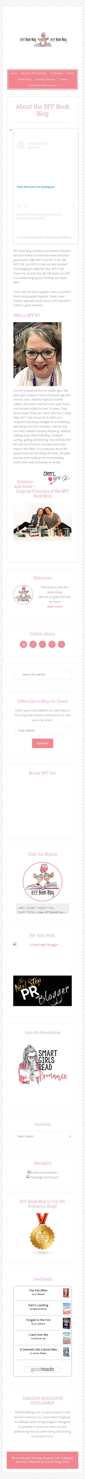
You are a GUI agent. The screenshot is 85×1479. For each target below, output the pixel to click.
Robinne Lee (39, 1338)
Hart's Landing (38, 1305)
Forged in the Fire (38, 1320)
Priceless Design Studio (56, 1462)
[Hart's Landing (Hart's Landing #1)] (67, 1313)
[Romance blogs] (42, 1254)
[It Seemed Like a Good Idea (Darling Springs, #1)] (67, 1356)
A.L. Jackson (39, 1324)
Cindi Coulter (61, 1458)
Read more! (54, 606)
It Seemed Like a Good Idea (38, 1349)
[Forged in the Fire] (67, 1328)
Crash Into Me (38, 1335)
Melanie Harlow (40, 1309)
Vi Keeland (39, 1294)
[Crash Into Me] (67, 1343)
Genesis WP (34, 1462)
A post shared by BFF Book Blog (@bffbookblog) (47, 237)
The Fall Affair (38, 1290)
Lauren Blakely (39, 1353)
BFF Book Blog (42, 39)
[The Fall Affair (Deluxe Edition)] (67, 1297)
